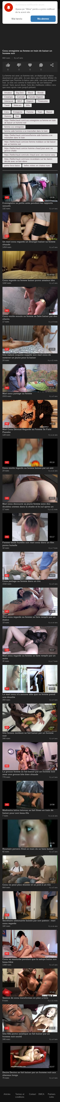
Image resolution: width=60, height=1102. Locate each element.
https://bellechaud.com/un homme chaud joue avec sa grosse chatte (28, 149)
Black (30, 93)
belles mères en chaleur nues (37, 165)
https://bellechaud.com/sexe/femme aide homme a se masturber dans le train (28, 136)
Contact (32, 1094)
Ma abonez (43, 18)
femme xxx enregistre (14, 127)
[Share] (52, 65)
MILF (19, 101)
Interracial (8, 101)
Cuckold (20, 97)
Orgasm (29, 101)
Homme (7, 116)
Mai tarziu (17, 18)
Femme (30, 112)
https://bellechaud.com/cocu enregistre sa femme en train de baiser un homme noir (30, 121)
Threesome (43, 101)
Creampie (8, 97)
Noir (17, 116)
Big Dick (20, 93)
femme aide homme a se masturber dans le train (26, 131)
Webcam (18, 105)
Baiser (49, 112)
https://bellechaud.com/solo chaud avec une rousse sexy (29, 155)
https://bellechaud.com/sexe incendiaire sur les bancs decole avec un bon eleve (28, 160)
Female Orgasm (36, 97)
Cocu (6, 112)
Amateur (8, 93)
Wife (28, 105)
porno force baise (12, 165)
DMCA (41, 1094)
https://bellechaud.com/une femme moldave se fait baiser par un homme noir (30, 143)
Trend (6, 105)
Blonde (40, 93)
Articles (7, 1094)
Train (40, 112)
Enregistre (17, 112)
